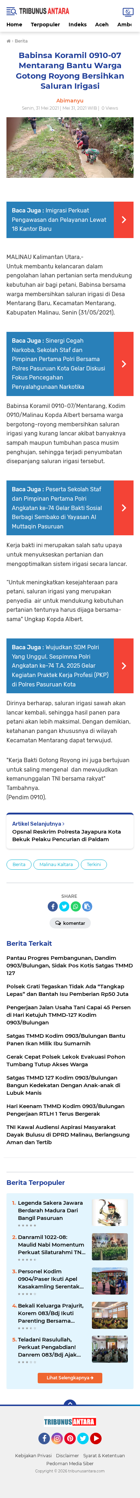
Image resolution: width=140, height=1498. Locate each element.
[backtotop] (70, 1406)
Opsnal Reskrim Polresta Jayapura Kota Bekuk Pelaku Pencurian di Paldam (66, 835)
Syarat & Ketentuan (104, 1455)
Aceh (102, 24)
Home (14, 24)
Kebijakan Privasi (33, 1455)
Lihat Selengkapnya (68, 1377)
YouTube (100, 1447)
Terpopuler (45, 24)
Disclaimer (67, 1455)
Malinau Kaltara (56, 864)
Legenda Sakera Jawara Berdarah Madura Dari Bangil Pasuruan (50, 1210)
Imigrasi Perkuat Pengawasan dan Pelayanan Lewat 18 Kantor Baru (59, 219)
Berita (19, 864)
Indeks (78, 24)
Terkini (94, 864)
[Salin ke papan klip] (87, 906)
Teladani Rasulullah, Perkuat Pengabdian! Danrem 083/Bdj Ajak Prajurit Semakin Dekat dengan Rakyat (49, 1347)
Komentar (73, 923)
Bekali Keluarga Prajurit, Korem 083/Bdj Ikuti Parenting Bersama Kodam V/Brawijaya (51, 1313)
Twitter (86, 1447)
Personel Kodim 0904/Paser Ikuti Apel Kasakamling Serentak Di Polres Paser (49, 1279)
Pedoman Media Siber (70, 1463)
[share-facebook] (53, 906)
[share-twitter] (64, 906)
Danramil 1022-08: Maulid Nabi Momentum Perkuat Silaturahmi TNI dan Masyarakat (51, 1245)
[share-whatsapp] (76, 906)
